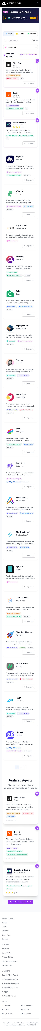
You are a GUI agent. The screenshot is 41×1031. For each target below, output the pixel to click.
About (4, 922)
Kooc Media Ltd (26, 1023)
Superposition (22, 325)
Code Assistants (14, 105)
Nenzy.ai (19, 360)
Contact (5, 939)
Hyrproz (19, 566)
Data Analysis (12, 135)
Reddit (26, 1010)
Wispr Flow (17, 63)
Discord (27, 1014)
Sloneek (19, 732)
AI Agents (12, 341)
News (4, 927)
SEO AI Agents (24, 375)
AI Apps (5, 992)
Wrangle (19, 191)
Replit (15, 93)
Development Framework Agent (17, 854)
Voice (23, 647)
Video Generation (14, 613)
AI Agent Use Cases (10, 987)
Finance (9, 889)
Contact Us (6, 953)
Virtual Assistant (13, 78)
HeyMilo (19, 156)
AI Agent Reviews (9, 996)
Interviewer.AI (22, 598)
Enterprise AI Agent (15, 175)
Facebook (28, 1005)
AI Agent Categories (10, 979)
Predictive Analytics (27, 135)
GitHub (7, 1005)
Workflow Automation (15, 751)
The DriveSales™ (23, 532)
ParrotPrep (21, 394)
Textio (19, 429)
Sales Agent (29, 206)
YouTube (8, 1014)
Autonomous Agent (15, 172)
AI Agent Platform (13, 482)
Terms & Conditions (9, 961)
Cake (18, 291)
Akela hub (20, 257)
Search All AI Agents (10, 975)
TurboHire (20, 463)
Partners (5, 931)
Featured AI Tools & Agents (28, 54)
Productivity (12, 306)
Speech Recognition (14, 75)
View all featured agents (19, 902)
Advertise (5, 949)
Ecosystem (6, 935)
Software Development (16, 108)
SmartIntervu (22, 498)
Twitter (7, 1010)
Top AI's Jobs (21, 225)
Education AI (13, 410)
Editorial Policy (7, 965)
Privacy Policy (7, 957)
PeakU (19, 698)
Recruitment (13, 241)
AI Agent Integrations (10, 983)
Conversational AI (26, 306)
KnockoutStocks (19, 123)
